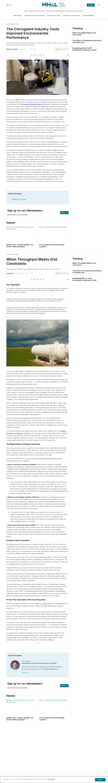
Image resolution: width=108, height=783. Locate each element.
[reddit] (40, 55)
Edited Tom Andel (11, 49)
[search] (10, 5)
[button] (7, 5)
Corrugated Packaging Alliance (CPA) (34, 104)
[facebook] (32, 55)
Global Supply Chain (53, 15)
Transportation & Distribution (34, 15)
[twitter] (37, 55)
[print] (68, 55)
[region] (54, 779)
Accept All (100, 779)
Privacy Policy (51, 779)
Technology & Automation (71, 15)
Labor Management (88, 15)
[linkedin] (34, 55)
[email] (43, 55)
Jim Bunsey (10, 273)
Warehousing (18, 15)
